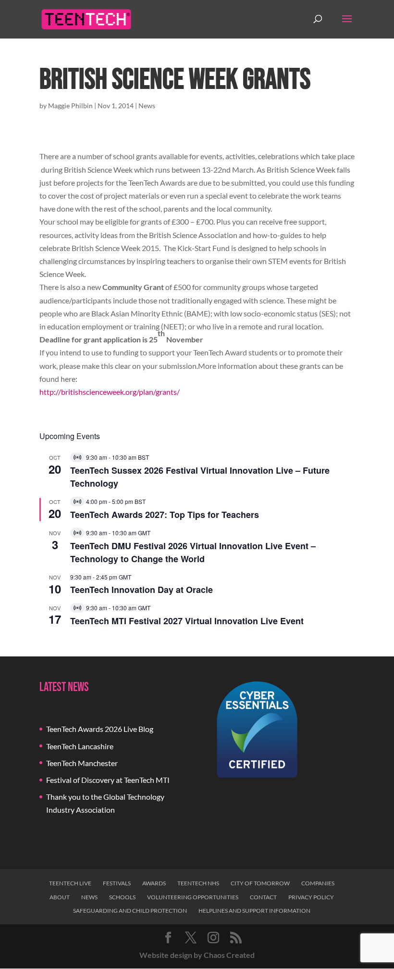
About (59, 897)
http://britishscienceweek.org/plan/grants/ (109, 391)
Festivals (117, 883)
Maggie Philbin (70, 105)
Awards (154, 883)
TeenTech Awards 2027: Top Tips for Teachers (164, 514)
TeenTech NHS (198, 883)
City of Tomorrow (260, 883)
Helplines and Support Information (254, 910)
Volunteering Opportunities (192, 897)
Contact (263, 897)
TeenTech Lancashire (79, 746)
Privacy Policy (311, 897)
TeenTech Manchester (82, 763)
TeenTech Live (70, 883)
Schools (122, 897)
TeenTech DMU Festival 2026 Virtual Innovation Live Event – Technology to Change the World (193, 552)
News (146, 105)
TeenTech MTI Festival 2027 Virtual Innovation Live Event (187, 621)
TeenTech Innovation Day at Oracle (141, 589)
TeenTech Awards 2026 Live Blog (99, 728)
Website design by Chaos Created (197, 954)
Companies (317, 883)
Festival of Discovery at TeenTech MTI (108, 779)
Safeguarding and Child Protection (130, 910)
